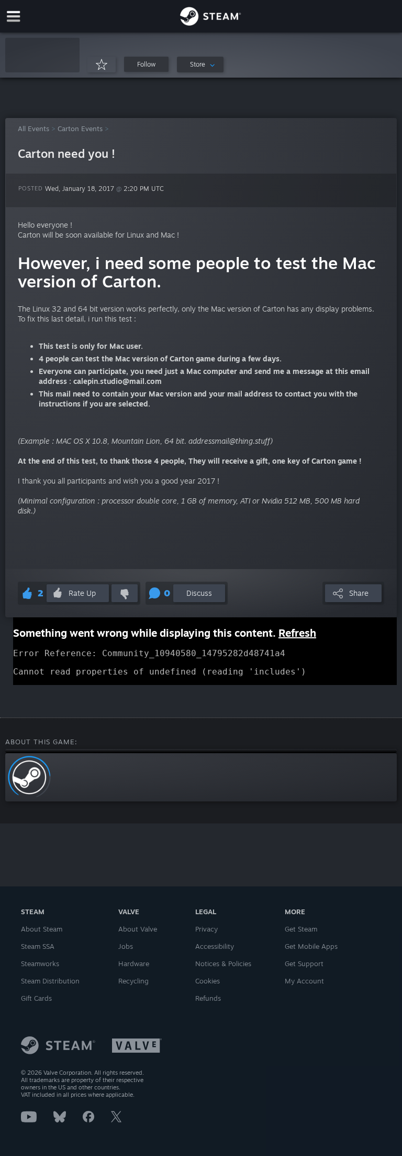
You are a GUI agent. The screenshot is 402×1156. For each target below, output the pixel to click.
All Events (33, 128)
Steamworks (40, 963)
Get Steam (301, 929)
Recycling (133, 981)
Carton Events (80, 128)
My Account (304, 981)
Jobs (125, 946)
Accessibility (214, 946)
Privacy (206, 929)
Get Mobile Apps (311, 946)
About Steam (41, 929)
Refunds (208, 998)
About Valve (137, 929)
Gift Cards (36, 998)
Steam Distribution (50, 981)
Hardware (133, 963)
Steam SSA (37, 946)
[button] (42, 55)
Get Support (304, 963)
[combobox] (200, 64)
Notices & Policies (223, 963)
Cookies (207, 981)
